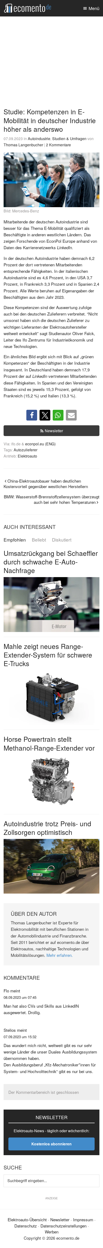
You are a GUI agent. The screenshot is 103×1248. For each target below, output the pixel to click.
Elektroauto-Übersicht (27, 1219)
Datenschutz (25, 1226)
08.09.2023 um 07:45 (20, 997)
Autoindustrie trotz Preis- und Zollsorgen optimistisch (47, 828)
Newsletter (54, 430)
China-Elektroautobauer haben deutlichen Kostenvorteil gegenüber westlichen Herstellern (46, 483)
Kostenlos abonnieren (51, 1144)
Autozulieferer (25, 449)
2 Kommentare (58, 144)
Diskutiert (61, 540)
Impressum (83, 1219)
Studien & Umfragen (69, 138)
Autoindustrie (39, 138)
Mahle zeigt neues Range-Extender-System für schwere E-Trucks (48, 654)
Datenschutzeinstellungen (63, 1226)
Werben (51, 1232)
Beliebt (39, 540)
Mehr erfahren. (59, 955)
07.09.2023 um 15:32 (20, 1036)
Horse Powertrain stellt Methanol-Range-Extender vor (49, 743)
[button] (31, 415)
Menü (94, 8)
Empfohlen (15, 540)
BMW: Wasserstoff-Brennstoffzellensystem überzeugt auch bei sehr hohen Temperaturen (51, 499)
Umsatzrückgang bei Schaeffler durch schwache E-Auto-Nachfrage (51, 561)
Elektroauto (27, 455)
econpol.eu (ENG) (40, 443)
